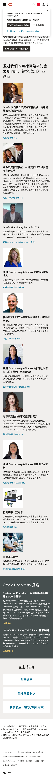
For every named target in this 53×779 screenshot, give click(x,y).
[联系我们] (48, 4)
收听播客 (7, 623)
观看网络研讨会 (10, 137)
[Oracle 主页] (10, 4)
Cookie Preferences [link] (9, 761)
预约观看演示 (26, 693)
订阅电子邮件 (39, 761)
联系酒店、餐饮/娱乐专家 (26, 707)
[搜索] (33, 4)
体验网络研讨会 (10, 527)
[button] (4, 4)
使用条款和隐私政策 (24, 752)
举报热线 (6, 765)
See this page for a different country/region (23, 31)
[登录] (43, 4)
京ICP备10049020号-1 (33, 757)
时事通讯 (26, 679)
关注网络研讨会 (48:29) (13, 434)
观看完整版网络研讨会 (13, 197)
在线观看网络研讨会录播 (14, 569)
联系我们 (14, 765)
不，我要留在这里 (38, 25)
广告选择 (21, 761)
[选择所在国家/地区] (38, 4)
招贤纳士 (29, 761)
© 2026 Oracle (8, 752)
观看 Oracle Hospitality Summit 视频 (19, 242)
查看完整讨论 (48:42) (12, 338)
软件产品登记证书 (39, 752)
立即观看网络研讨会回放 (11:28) (16, 386)
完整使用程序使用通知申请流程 (13, 757)
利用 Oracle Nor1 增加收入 (16, 48)
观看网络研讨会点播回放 (14, 287)
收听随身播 (8, 651)
